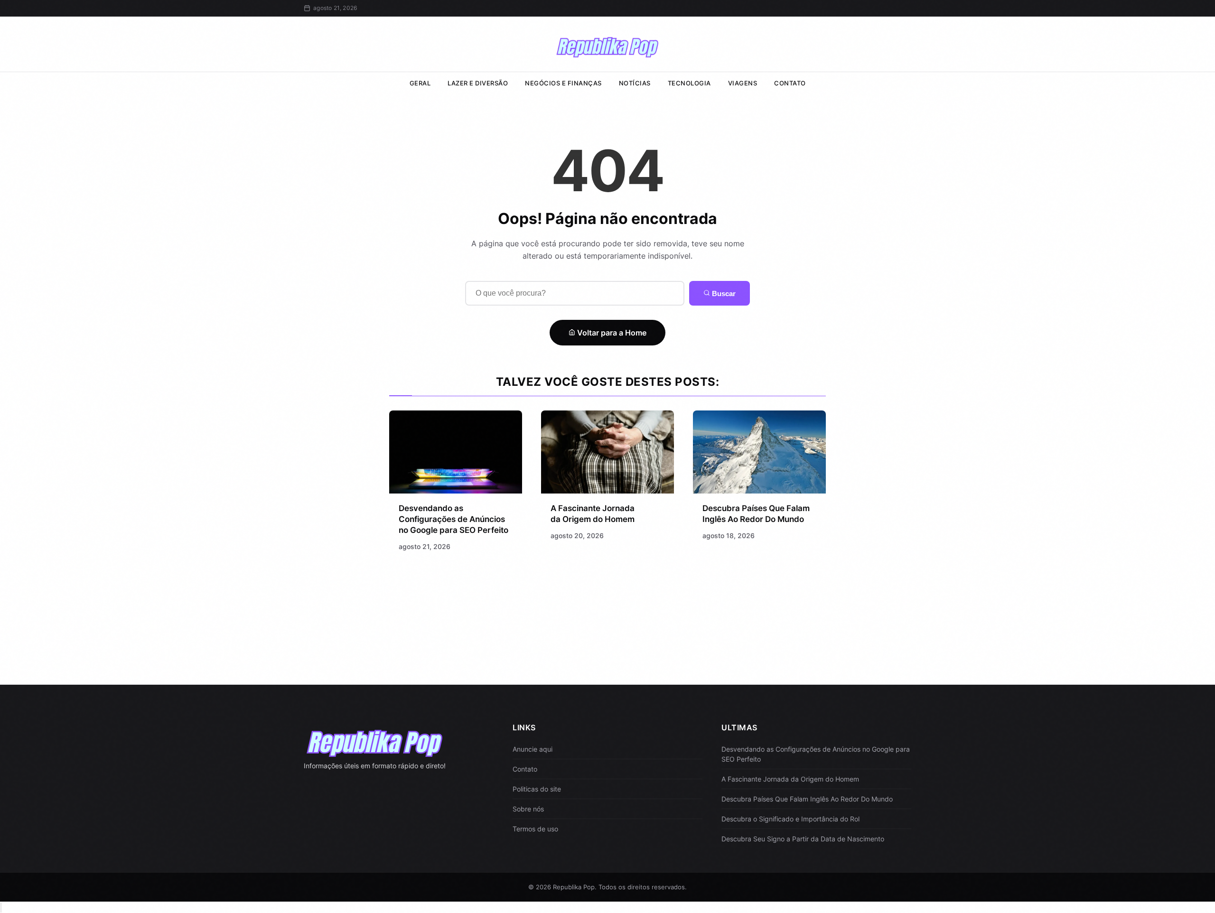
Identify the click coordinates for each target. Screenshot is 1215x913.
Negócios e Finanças (563, 83)
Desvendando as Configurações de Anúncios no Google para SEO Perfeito (453, 519)
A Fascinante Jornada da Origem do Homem (790, 779)
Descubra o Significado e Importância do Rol (790, 819)
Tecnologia (689, 83)
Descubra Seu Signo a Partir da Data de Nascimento (802, 839)
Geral (420, 83)
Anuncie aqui (532, 749)
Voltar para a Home (610, 332)
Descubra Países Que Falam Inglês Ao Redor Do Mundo (807, 799)
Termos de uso (535, 829)
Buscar (723, 293)
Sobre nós (528, 809)
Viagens (742, 83)
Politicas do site (537, 789)
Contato (790, 83)
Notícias (635, 83)
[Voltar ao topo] (1, 908)
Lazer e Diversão (478, 83)
